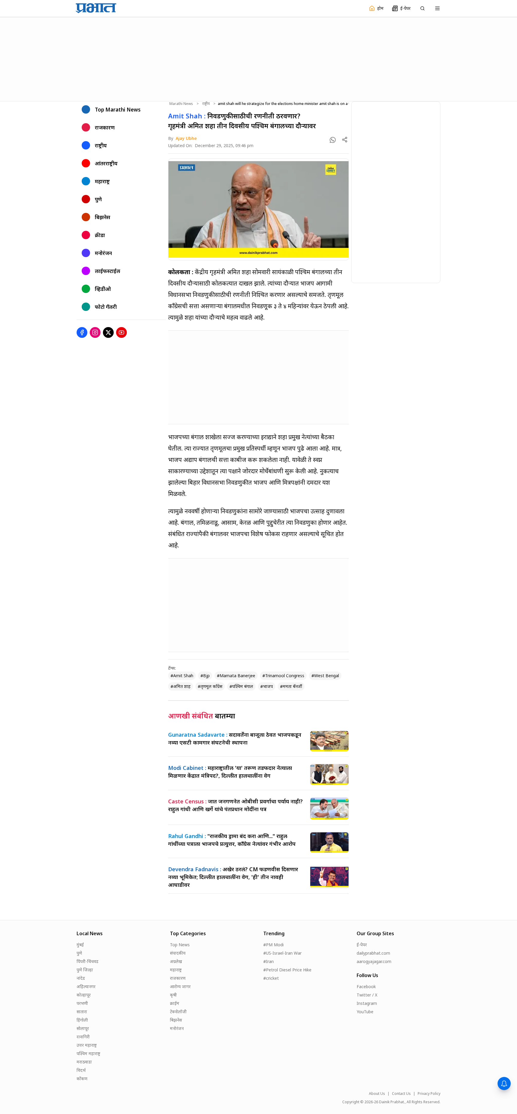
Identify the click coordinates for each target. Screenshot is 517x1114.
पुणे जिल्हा (85, 970)
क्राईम (174, 1003)
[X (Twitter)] (108, 332)
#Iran (268, 961)
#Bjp (205, 675)
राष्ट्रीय (206, 103)
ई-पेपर (362, 944)
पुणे (79, 953)
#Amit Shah (182, 675)
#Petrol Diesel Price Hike (287, 970)
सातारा (82, 1011)
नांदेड (81, 978)
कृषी (173, 995)
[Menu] (437, 8)
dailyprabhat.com (373, 953)
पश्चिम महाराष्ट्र (88, 1053)
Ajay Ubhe (186, 138)
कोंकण (82, 1078)
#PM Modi (273, 944)
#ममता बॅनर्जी (291, 686)
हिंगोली (82, 1020)
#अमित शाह (181, 686)
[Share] (344, 139)
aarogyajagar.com (374, 961)
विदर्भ (81, 1070)
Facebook (366, 986)
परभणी (82, 1003)
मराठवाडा (84, 1062)
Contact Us (401, 1093)
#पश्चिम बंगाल (241, 686)
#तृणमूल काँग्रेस (210, 686)
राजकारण (177, 978)
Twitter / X (367, 995)
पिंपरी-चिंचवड (87, 961)
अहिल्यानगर (86, 986)
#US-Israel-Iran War (282, 953)
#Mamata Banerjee (236, 675)
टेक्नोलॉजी (178, 1011)
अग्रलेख (176, 961)
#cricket (271, 978)
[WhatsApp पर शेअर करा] (333, 140)
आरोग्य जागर (180, 986)
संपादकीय (177, 953)
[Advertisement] (258, 58)
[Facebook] (82, 332)
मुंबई (80, 944)
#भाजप (266, 686)
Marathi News (181, 103)
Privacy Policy (429, 1093)
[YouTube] (121, 332)
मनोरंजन (177, 1028)
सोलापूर (83, 1028)
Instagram (367, 1003)
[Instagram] (95, 332)
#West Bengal (325, 675)
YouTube (365, 1011)
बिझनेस (176, 1020)
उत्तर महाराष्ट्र (87, 1045)
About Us (377, 1093)
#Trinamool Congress (283, 675)
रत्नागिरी (83, 1037)
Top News (180, 944)
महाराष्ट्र (176, 970)
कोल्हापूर (84, 995)
